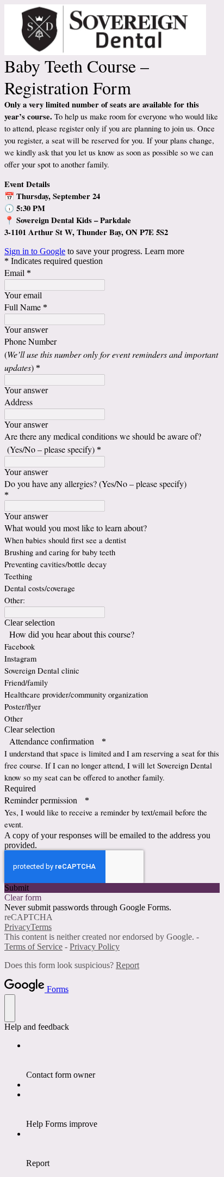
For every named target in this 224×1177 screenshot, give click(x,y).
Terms (41, 927)
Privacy (17, 927)
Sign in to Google (34, 251)
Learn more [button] (164, 251)
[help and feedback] (9, 1008)
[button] (112, 623)
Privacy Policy (95, 946)
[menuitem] (123, 1060)
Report (127, 965)
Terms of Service (33, 946)
